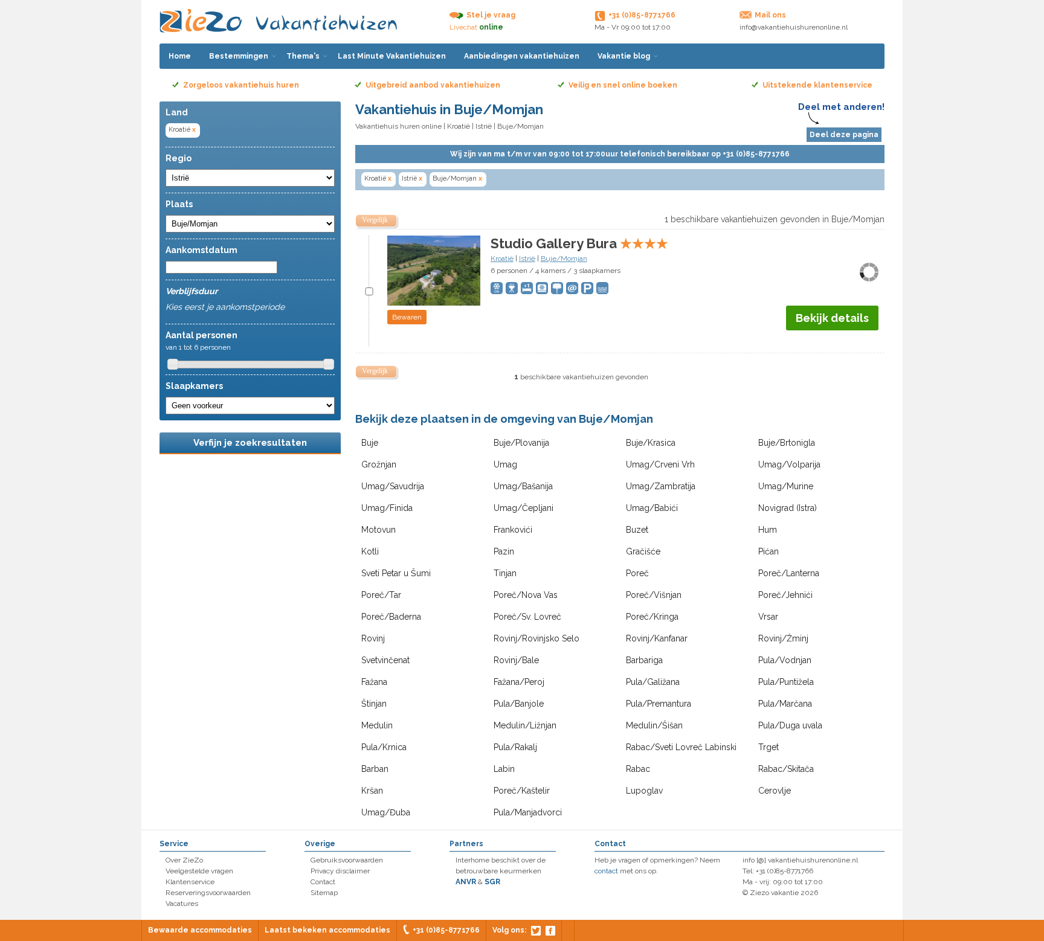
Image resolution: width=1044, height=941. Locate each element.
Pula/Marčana (785, 703)
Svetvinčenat (385, 660)
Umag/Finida (387, 508)
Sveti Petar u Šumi (396, 573)
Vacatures (182, 903)
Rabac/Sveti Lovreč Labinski (681, 747)
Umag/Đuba (385, 812)
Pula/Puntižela (786, 682)
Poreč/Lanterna (788, 573)
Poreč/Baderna (391, 616)
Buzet (637, 530)
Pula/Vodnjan (784, 660)
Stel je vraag (490, 15)
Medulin (377, 725)
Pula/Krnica (384, 747)
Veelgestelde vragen (199, 871)
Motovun (378, 530)
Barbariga (644, 660)
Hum (767, 530)
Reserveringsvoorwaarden (208, 892)
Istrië (483, 126)
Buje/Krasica (650, 443)
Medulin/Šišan (654, 725)
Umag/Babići (652, 508)
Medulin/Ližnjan (525, 725)
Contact (323, 882)
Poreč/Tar (381, 595)
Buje (369, 443)
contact (606, 871)
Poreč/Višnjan (654, 595)
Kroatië (182, 129)
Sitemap (324, 892)
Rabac (638, 769)
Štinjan (374, 703)
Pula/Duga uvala (790, 725)
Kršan (372, 790)
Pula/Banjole (519, 703)
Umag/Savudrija (392, 486)
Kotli (370, 551)
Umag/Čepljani (523, 508)
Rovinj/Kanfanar (657, 638)
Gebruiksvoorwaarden (347, 860)
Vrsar (768, 616)
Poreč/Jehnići (785, 595)
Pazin (504, 551)
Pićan (768, 551)
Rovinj (373, 638)
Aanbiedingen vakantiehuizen (521, 56)
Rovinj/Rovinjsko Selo (536, 638)
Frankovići (513, 530)
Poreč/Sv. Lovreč (527, 616)
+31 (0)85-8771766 (446, 930)
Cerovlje (774, 790)
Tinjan (505, 573)
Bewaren (407, 317)
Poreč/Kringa (652, 616)
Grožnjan (378, 464)
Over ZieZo (184, 860)
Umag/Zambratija (660, 486)
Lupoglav (644, 790)
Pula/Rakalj (515, 747)
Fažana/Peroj (519, 682)
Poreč (637, 573)
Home (180, 56)
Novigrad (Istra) (787, 508)
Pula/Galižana (653, 682)
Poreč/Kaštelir (522, 790)
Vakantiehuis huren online (398, 126)
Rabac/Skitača (786, 769)
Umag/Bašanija (523, 486)
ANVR (466, 882)
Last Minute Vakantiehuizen (392, 56)
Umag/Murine (785, 486)
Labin (504, 769)
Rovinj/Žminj (783, 638)
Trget (768, 747)
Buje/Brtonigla (786, 443)
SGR (492, 882)
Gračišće (643, 551)
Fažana (374, 682)
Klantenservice (190, 882)
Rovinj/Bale (516, 660)
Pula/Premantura (658, 703)
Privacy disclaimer (340, 871)
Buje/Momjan (457, 178)
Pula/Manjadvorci (528, 812)
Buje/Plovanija (521, 443)
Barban (374, 769)
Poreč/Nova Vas (526, 595)
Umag (505, 464)
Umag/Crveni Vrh (660, 464)
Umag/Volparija (789, 464)
